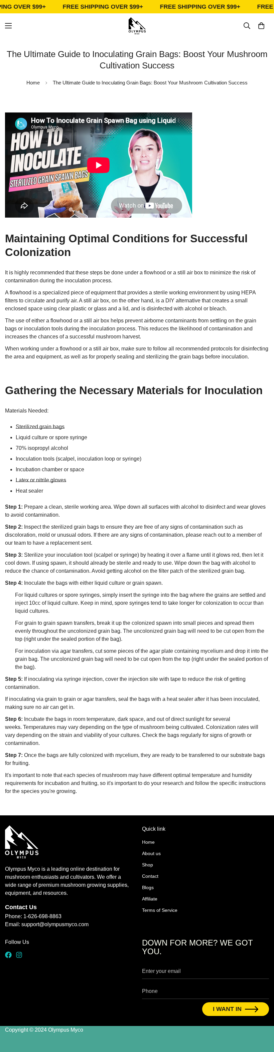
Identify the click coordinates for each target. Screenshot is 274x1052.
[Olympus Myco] (137, 25)
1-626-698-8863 (42, 916)
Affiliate (149, 898)
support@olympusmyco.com (55, 924)
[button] (261, 25)
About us (151, 853)
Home (33, 82)
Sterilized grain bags (40, 427)
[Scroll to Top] (261, 1015)
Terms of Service (159, 910)
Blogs (148, 887)
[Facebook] (8, 955)
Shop (147, 864)
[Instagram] (19, 955)
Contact (150, 876)
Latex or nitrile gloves (41, 480)
